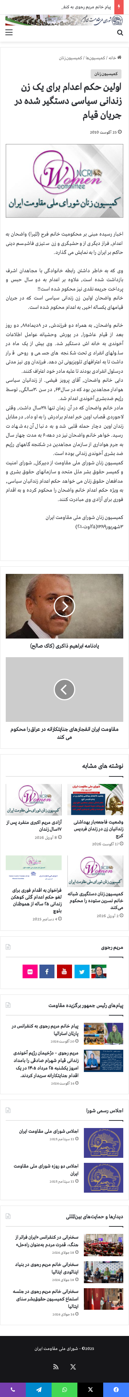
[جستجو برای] (120, 32)
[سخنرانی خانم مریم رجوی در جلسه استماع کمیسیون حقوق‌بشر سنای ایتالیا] (103, 1299)
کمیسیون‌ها (95, 58)
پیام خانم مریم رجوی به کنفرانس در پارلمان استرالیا (69, 7)
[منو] (9, 32)
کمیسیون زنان (70, 58)
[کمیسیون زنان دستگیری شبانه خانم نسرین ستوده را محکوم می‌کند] (95, 871)
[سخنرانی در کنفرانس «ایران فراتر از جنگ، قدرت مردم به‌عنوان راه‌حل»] (103, 1245)
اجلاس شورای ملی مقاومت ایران (48, 1131)
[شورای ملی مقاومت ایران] (64, 20)
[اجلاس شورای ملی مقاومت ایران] (103, 1143)
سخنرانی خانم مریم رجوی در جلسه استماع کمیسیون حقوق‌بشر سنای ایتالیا (45, 1299)
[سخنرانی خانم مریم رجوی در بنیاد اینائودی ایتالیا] (103, 1272)
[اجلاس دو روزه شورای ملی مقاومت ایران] (103, 1178)
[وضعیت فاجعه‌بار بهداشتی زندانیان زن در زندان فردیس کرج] (95, 799)
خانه (113, 58)
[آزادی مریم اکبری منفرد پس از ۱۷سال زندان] (34, 800)
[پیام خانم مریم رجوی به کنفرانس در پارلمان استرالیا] (103, 1034)
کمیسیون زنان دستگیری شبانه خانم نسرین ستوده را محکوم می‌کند (95, 901)
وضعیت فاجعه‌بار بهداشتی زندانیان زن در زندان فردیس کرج (98, 829)
